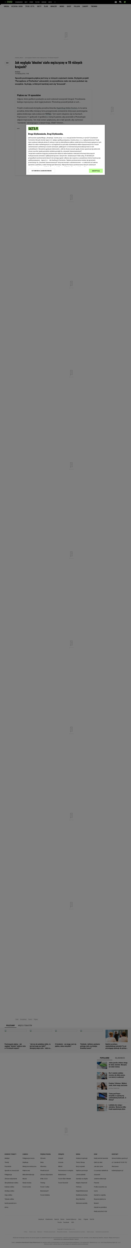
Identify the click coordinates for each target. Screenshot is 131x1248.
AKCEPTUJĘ (96, 171)
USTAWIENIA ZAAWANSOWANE (42, 171)
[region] (65, 150)
